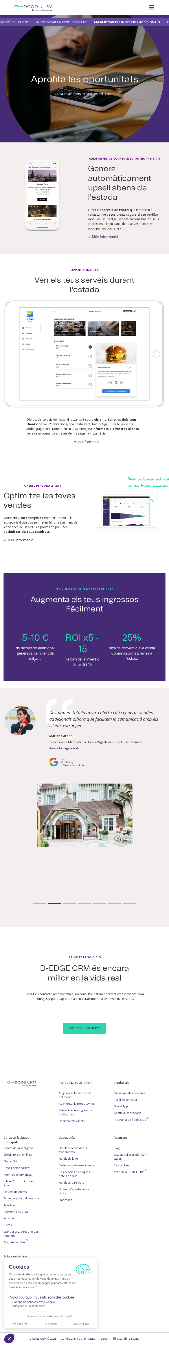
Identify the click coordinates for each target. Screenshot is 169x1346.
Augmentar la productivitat (76, 1104)
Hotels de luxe (68, 1158)
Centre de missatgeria (18, 1148)
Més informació (105, 237)
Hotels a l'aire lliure (71, 1182)
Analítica (9, 1205)
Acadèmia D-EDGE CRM (129, 1172)
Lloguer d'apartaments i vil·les (74, 1191)
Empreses (65, 1200)
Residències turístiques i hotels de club (75, 1174)
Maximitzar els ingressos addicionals (75, 1112)
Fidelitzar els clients (72, 1121)
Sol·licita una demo (84, 1028)
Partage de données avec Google (33, 1302)
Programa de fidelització (130, 1120)
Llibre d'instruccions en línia (19, 1183)
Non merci (20, 1324)
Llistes (8, 1225)
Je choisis (50, 1324)
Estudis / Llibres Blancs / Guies (130, 1156)
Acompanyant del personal (22, 1198)
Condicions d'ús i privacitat (78, 1339)
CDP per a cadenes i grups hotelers (21, 1233)
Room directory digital (18, 1175)
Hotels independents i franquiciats (73, 1150)
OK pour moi (81, 1324)
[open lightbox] (84, 827)
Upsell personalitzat (17, 1168)
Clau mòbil (10, 1161)
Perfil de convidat (125, 1100)
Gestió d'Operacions (127, 1113)
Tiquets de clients (15, 1192)
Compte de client (15, 1242)
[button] (9, 1338)
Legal (104, 1339)
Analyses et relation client (28, 1306)
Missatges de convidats (129, 1093)
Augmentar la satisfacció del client (75, 1095)
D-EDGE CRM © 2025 (42, 1339)
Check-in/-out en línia (18, 1155)
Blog (116, 1148)
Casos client (122, 1165)
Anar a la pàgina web (64, 759)
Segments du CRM (16, 1212)
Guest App (121, 1106)
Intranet (9, 1218)
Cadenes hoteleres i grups (76, 1165)
